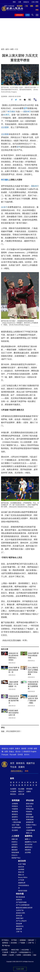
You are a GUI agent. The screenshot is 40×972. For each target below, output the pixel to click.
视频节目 (30, 763)
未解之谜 (14, 839)
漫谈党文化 (19, 926)
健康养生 (29, 836)
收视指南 (23, 940)
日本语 (20, 754)
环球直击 (15, 806)
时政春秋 (29, 811)
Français (5, 754)
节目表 (13, 767)
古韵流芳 (14, 844)
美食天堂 (21, 872)
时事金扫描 (29, 809)
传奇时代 (19, 899)
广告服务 (22, 943)
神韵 (14, 2)
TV (28, 15)
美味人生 (21, 875)
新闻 (12, 778)
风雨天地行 (19, 918)
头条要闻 (13, 789)
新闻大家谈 (29, 803)
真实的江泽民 (20, 913)
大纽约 (11, 748)
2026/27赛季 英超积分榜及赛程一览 (14, 670)
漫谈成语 (14, 850)
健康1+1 (27, 839)
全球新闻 (15, 803)
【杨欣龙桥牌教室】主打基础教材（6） (13, 684)
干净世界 (5, 952)
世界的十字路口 (31, 825)
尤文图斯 (5, 127)
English (33, 751)
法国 (6, 751)
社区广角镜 (15, 825)
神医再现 (28, 850)
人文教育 (15, 836)
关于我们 (14, 940)
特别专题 (20, 894)
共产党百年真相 (21, 902)
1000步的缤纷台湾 (23, 887)
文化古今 (14, 855)
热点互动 (29, 806)
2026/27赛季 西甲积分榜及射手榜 (33, 655)
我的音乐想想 (22, 891)
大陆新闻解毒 (30, 830)
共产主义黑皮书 (21, 921)
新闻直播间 (19, 15)
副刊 (7, 49)
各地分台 (26, 2)
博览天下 (21, 791)
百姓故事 (19, 923)
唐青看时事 (29, 822)
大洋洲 (30, 748)
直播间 (21, 767)
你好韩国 (21, 869)
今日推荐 (13, 791)
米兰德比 (11, 111)
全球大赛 (21, 794)
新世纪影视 (27, 955)
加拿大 (17, 748)
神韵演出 (13, 794)
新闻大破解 (29, 817)
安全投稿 (14, 943)
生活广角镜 (22, 864)
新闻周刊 (15, 817)
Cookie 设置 (20, 969)
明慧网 (4, 955)
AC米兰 (6, 115)
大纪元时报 (25, 950)
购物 (26, 771)
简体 (37, 2)
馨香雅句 (14, 847)
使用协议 (5, 943)
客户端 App (6, 945)
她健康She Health (31, 842)
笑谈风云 (14, 842)
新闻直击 (15, 814)
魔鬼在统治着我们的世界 (24, 908)
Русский (13, 754)
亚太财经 (15, 830)
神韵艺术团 (15, 950)
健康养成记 (28, 847)
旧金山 (11, 751)
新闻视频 (16, 800)
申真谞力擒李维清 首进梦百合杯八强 (14, 713)
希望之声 (14, 952)
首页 (2, 49)
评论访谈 (30, 800)
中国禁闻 (15, 809)
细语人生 (29, 833)
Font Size (29, 99)
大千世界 (21, 880)
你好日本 (21, 867)
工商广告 (19, 931)
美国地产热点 (16, 858)
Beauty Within (22, 877)
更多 (34, 955)
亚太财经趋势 (16, 827)
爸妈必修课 (15, 852)
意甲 (25, 108)
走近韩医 (28, 852)
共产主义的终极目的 (22, 905)
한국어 (26, 754)
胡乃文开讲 (28, 844)
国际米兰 (27, 111)
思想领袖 (29, 814)
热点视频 (21, 789)
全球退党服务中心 (25, 952)
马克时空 (29, 827)
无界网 (18, 955)
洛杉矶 (23, 748)
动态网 (11, 955)
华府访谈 (15, 819)
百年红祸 (19, 915)
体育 (11, 49)
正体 (33, 2)
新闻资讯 (20, 763)
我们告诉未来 (20, 897)
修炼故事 (19, 929)
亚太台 (18, 751)
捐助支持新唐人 (17, 771)
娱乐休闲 (22, 861)
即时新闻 (29, 789)
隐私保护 (31, 940)
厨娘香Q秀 (21, 883)
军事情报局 (29, 819)
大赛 (19, 2)
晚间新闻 (15, 811)
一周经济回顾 (16, 822)
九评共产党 (19, 910)
